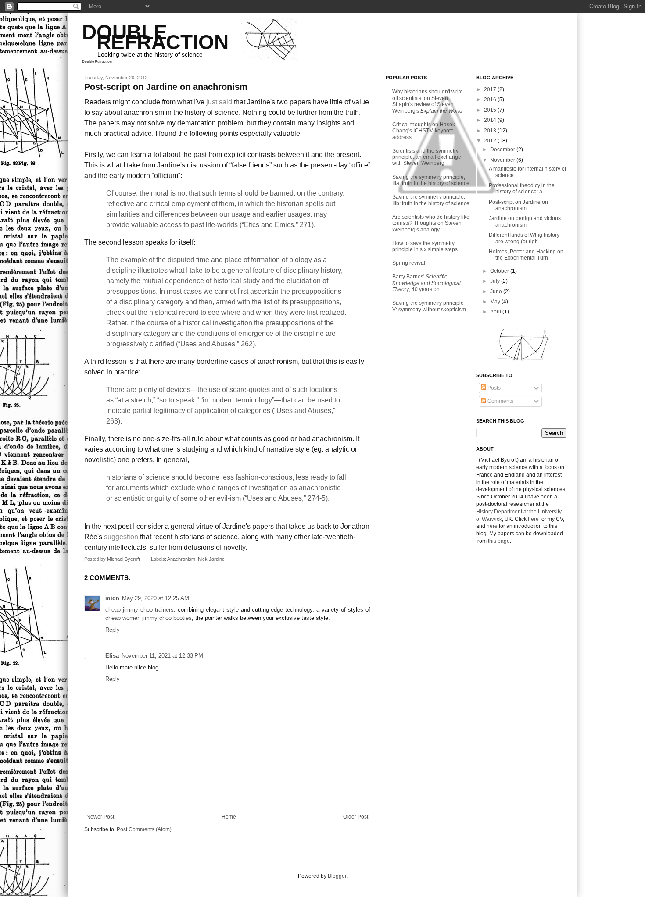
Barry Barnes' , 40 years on (426, 283)
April (496, 312)
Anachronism (181, 559)
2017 (491, 89)
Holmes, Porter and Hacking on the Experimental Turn (526, 255)
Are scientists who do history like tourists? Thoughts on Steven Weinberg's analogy (430, 223)
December (503, 149)
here (533, 519)
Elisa (112, 655)
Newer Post (100, 817)
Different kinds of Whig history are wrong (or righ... (524, 238)
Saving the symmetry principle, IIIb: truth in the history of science (430, 200)
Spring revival (408, 263)
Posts (493, 388)
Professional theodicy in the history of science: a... (522, 188)
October (500, 271)
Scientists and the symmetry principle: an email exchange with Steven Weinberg (426, 157)
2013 (491, 131)
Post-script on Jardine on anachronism (518, 205)
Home (229, 817)
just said (219, 102)
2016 (491, 99)
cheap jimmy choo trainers (139, 609)
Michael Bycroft (124, 559)
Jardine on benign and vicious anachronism (525, 221)
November (503, 160)
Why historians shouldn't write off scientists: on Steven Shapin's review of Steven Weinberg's (427, 101)
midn (112, 598)
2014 (491, 120)
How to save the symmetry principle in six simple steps (425, 246)
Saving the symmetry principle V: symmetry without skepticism (429, 306)
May (496, 302)
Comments (499, 401)
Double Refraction (97, 62)
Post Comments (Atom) (144, 829)
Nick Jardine (211, 559)
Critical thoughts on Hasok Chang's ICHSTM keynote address (423, 130)
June (496, 291)
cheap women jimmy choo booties (148, 618)
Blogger (337, 876)
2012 (491, 141)
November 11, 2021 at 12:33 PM (162, 655)
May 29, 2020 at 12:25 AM (155, 598)
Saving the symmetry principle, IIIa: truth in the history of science (430, 180)
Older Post (355, 817)
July (495, 281)
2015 (491, 110)
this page (499, 541)
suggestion (121, 537)
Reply (112, 629)
